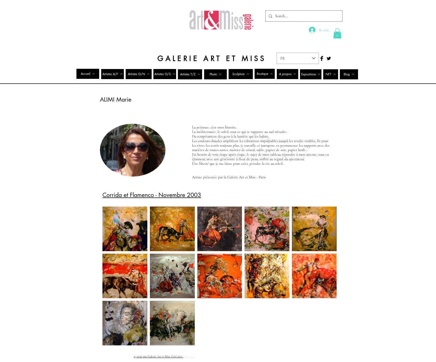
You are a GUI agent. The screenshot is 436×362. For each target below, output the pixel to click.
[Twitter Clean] (319, 356)
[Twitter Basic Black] (328, 58)
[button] (337, 33)
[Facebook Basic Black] (321, 58)
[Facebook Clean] (312, 356)
